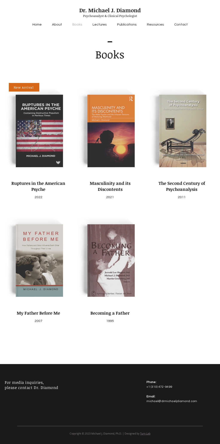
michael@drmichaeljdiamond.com (172, 401)
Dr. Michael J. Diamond (110, 10)
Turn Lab (145, 433)
